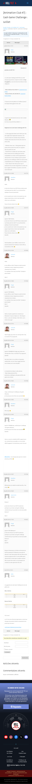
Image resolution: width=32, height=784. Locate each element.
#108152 (26, 519)
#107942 (26, 474)
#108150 (26, 491)
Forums (8, 27)
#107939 (26, 414)
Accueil (4, 27)
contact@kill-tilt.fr (17, 765)
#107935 (26, 399)
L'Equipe (22, 756)
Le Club (9, 756)
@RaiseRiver (7, 457)
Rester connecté (8, 649)
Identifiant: (6, 642)
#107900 (26, 381)
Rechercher (25, 658)
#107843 (26, 281)
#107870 (26, 340)
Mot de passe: (7, 646)
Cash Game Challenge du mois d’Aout (13, 627)
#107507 (26, 46)
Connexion (7, 652)
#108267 (26, 570)
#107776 (26, 173)
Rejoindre (17, 706)
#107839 (26, 250)
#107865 (26, 323)
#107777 (26, 207)
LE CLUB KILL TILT (15, 27)
